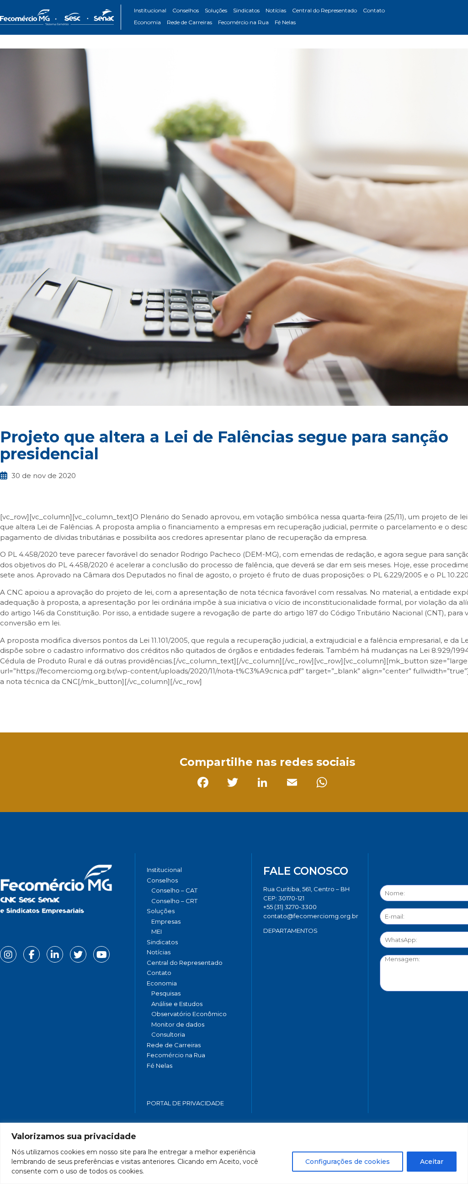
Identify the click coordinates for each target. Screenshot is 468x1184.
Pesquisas (166, 993)
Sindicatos (246, 10)
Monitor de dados (177, 1024)
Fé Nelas (285, 22)
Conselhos (185, 10)
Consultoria (168, 1034)
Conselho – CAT (174, 890)
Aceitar (431, 1161)
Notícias (276, 10)
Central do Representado (324, 10)
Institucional (150, 10)
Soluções (216, 10)
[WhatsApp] (128, 702)
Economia (147, 22)
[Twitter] (39, 702)
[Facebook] (9, 702)
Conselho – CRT (174, 900)
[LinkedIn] (68, 702)
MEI (156, 931)
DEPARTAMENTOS (290, 930)
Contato (374, 10)
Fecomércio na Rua (243, 22)
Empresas (166, 921)
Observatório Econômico (189, 1013)
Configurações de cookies (347, 1161)
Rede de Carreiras (189, 22)
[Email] (98, 702)
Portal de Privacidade (185, 1103)
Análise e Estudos (176, 1003)
